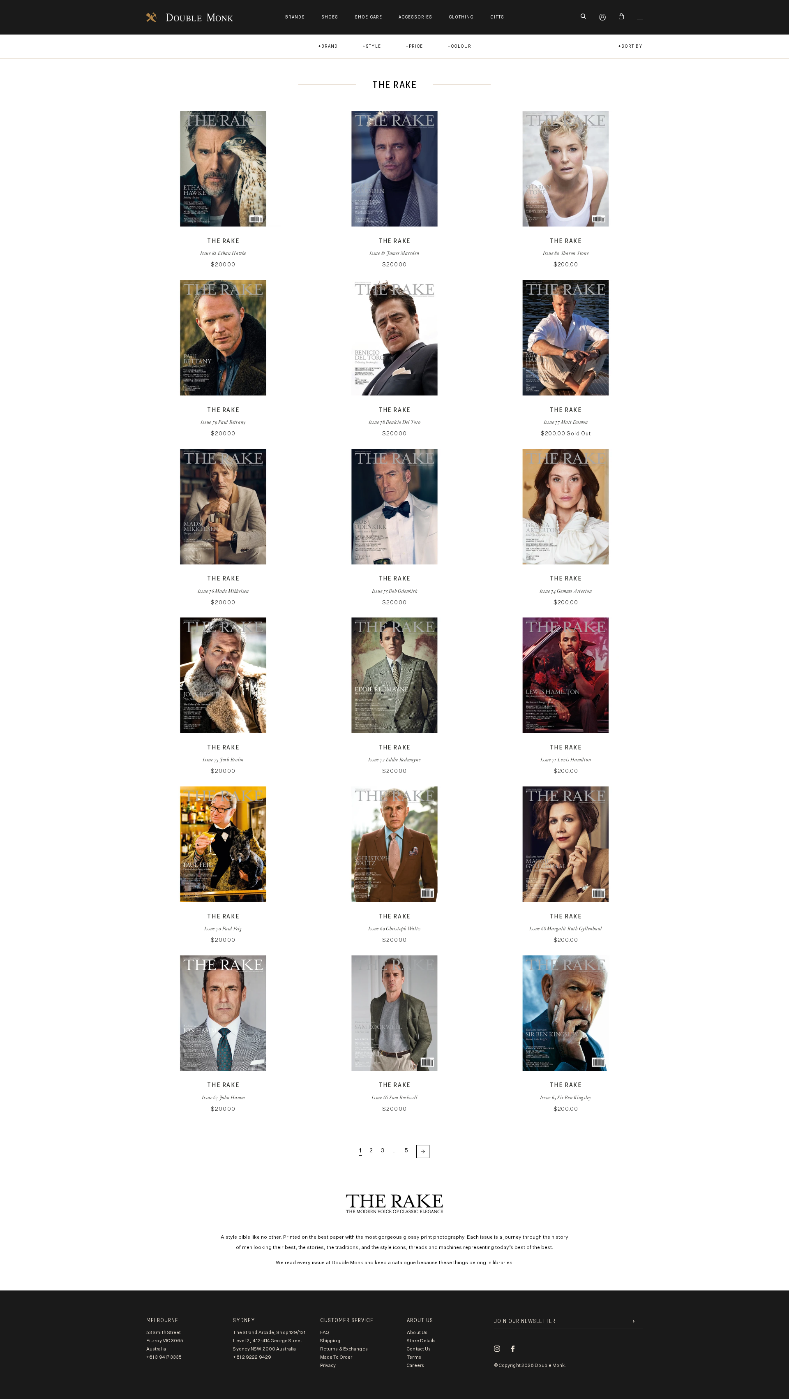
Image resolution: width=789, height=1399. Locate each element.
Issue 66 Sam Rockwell (394, 1097)
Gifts (497, 17)
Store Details (421, 1341)
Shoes (329, 17)
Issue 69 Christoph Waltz (394, 928)
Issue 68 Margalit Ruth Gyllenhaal (565, 928)
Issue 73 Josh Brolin (223, 759)
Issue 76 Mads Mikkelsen (223, 591)
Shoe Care (368, 17)
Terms (414, 1357)
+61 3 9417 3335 (164, 1357)
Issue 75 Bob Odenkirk (395, 591)
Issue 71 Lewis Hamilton (565, 759)
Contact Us (419, 1349)
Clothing (461, 17)
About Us (417, 1332)
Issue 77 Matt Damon (566, 422)
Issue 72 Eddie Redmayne (394, 759)
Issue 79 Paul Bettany (223, 422)
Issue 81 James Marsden (394, 253)
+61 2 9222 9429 (252, 1357)
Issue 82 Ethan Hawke (223, 253)
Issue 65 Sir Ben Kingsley (565, 1097)
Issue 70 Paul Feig (223, 928)
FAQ (324, 1332)
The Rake (223, 241)
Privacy (328, 1365)
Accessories (415, 17)
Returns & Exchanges (344, 1349)
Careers (415, 1365)
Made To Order (336, 1357)
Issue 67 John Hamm (223, 1097)
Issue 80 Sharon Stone (566, 253)
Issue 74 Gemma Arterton (566, 591)
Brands (295, 17)
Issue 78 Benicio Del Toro (395, 422)
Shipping (330, 1341)
